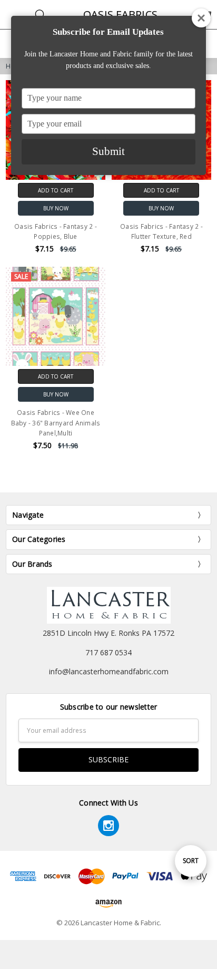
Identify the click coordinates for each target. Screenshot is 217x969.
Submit (108, 151)
